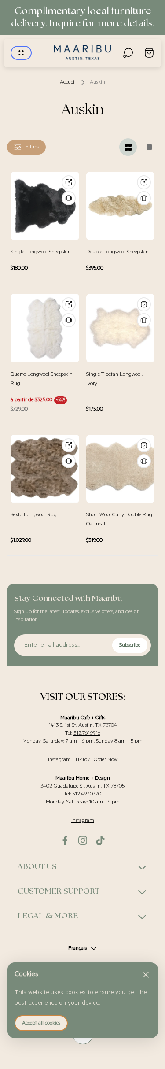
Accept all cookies (41, 1023)
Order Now (105, 759)
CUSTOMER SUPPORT (58, 891)
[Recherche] (128, 53)
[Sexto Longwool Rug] (45, 469)
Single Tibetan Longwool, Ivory (114, 379)
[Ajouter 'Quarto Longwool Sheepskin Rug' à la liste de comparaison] (69, 320)
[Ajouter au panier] (144, 304)
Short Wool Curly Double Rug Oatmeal (119, 519)
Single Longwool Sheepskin (41, 251)
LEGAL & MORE (48, 916)
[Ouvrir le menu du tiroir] (21, 53)
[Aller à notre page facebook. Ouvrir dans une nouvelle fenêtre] (65, 840)
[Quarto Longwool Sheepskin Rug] (45, 328)
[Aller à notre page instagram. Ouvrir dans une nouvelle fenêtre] (82, 840)
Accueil (68, 82)
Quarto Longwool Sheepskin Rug (42, 379)
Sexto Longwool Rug (34, 514)
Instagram (59, 759)
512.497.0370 (86, 794)
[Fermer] (145, 974)
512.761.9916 (86, 733)
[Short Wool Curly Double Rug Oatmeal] (120, 469)
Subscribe (129, 645)
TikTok (82, 759)
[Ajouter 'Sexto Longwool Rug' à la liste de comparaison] (69, 461)
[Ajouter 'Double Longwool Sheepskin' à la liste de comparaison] (144, 198)
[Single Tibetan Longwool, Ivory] (120, 328)
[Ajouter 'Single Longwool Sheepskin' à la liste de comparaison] (69, 198)
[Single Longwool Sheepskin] (45, 206)
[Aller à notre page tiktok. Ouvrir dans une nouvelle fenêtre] (100, 840)
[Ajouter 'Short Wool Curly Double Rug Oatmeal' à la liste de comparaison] (144, 461)
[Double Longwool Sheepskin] (120, 206)
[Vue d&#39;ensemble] (69, 182)
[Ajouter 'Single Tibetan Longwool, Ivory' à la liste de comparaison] (144, 320)
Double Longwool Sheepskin (117, 251)
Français (77, 948)
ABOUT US (37, 867)
